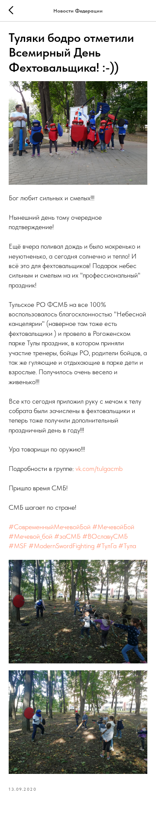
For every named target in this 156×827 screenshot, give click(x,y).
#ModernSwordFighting (61, 546)
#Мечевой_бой (30, 536)
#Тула (127, 546)
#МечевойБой (113, 527)
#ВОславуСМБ (105, 536)
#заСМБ (67, 536)
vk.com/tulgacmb (99, 468)
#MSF (18, 546)
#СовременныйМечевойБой (50, 527)
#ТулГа (106, 546)
